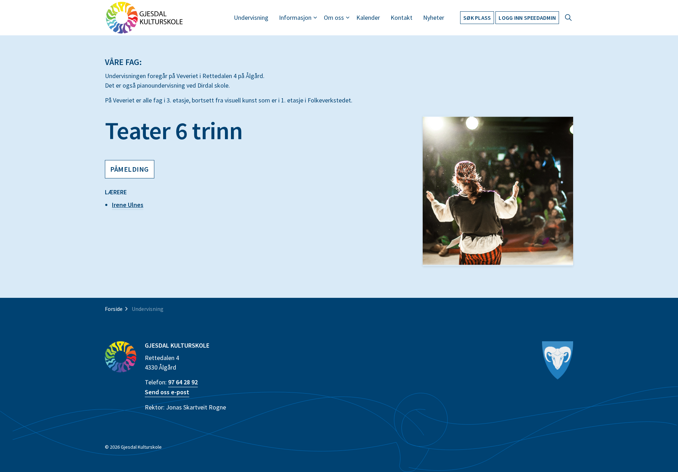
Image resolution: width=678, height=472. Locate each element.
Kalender (368, 17)
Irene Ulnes (127, 205)
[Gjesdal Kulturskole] (144, 18)
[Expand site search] (568, 17)
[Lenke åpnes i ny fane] (557, 360)
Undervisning (251, 17)
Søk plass (477, 17)
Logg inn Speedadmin (527, 17)
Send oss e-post (167, 392)
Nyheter (433, 17)
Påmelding (129, 169)
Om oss (334, 17)
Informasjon (295, 17)
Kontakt (401, 17)
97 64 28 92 (183, 382)
